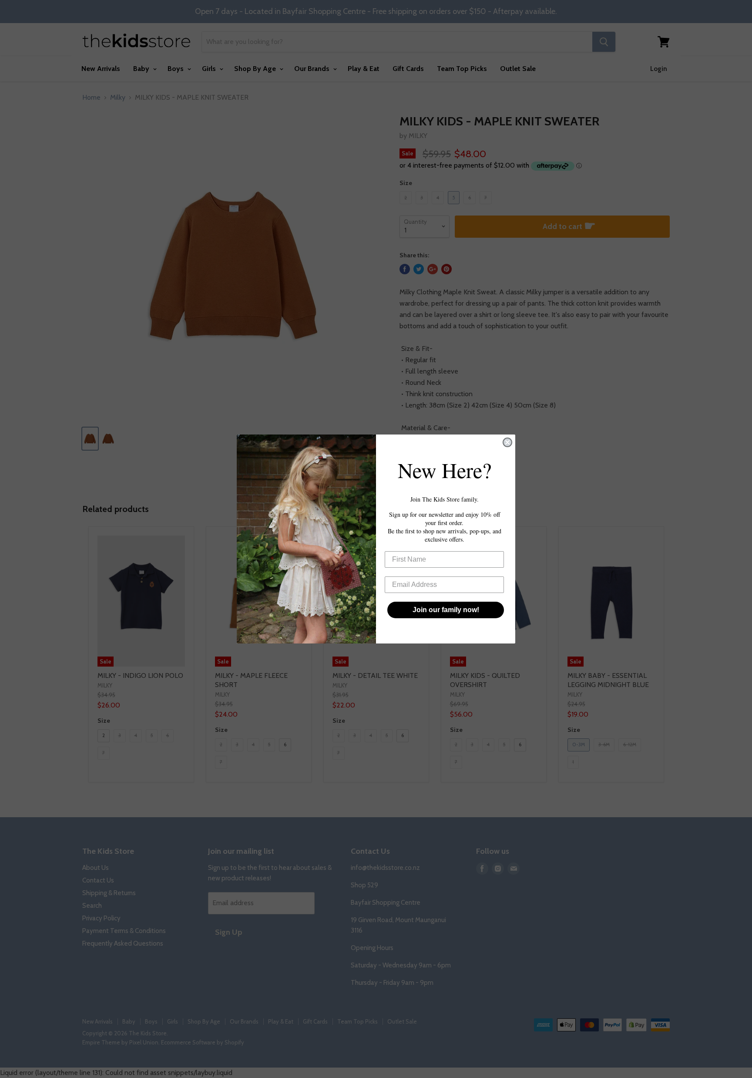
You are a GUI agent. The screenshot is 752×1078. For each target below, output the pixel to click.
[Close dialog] (507, 442)
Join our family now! (446, 609)
